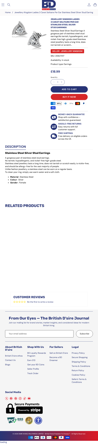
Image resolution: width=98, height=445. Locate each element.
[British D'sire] (49, 4)
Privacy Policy (78, 353)
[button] (95, 5)
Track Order (32, 373)
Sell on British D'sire (59, 353)
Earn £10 (31, 360)
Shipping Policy (79, 361)
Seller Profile (33, 369)
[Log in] (89, 5)
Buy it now (69, 97)
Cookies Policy (78, 375)
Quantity (54, 77)
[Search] (9, 5)
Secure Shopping (80, 357)
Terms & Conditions (81, 366)
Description (15, 147)
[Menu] (3, 5)
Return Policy (78, 370)
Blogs (7, 364)
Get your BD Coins (35, 364)
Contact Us (10, 360)
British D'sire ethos (14, 355)
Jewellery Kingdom (71, 51)
